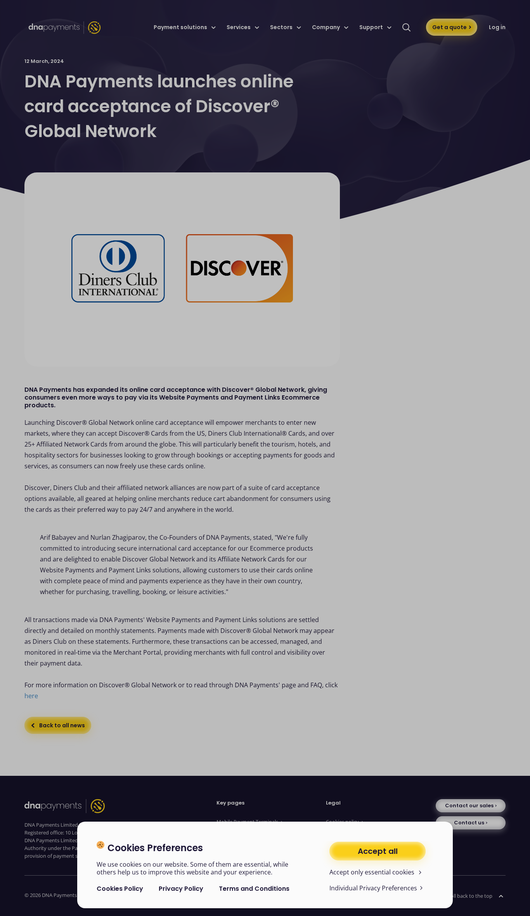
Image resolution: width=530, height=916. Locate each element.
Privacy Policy (181, 888)
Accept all (378, 851)
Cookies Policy (120, 888)
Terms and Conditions (254, 888)
